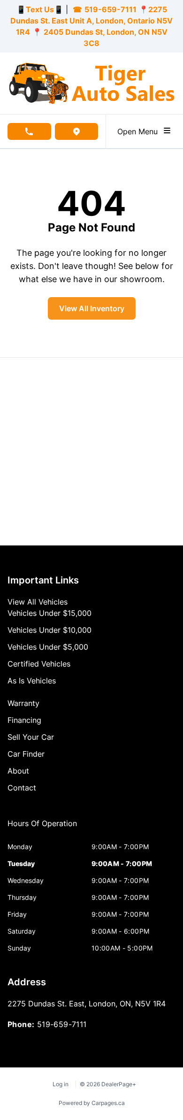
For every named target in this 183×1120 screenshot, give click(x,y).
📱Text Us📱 (39, 9)
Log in (61, 1084)
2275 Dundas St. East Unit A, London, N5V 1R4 (91, 21)
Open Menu (139, 131)
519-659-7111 (110, 9)
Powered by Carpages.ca (92, 1102)
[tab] (42, 828)
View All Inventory (91, 308)
